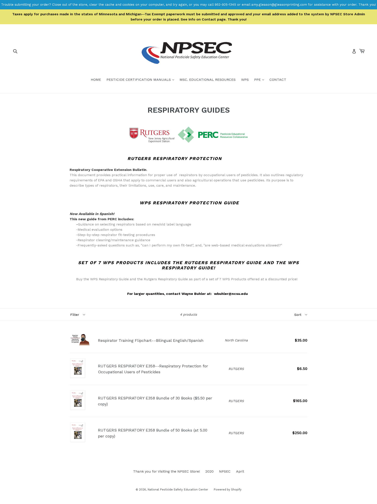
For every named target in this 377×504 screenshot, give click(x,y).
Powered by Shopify (228, 489)
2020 (209, 471)
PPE (260, 79)
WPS (245, 79)
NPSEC (225, 471)
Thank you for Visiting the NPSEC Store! (166, 471)
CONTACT (277, 79)
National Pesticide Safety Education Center (177, 489)
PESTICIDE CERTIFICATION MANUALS (141, 79)
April (240, 471)
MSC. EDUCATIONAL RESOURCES (208, 79)
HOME (96, 79)
